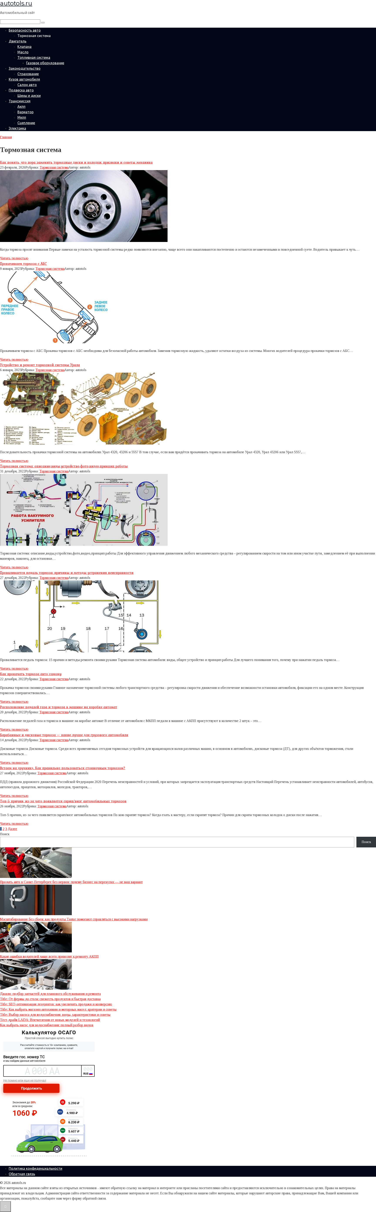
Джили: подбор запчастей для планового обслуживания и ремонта (50, 994)
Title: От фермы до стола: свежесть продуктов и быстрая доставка (50, 999)
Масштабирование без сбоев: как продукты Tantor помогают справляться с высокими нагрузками (74, 919)
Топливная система (33, 57)
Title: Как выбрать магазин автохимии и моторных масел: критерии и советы (58, 1009)
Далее (12, 829)
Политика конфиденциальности (35, 1168)
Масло (23, 52)
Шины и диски (29, 96)
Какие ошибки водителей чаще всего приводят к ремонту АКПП (49, 956)
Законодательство (24, 68)
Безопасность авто (25, 30)
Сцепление (26, 123)
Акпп (21, 106)
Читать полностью (14, 258)
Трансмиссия (19, 101)
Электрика (17, 128)
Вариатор (25, 112)
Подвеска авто (21, 90)
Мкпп (21, 117)
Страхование (28, 74)
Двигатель (17, 41)
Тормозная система (54, 167)
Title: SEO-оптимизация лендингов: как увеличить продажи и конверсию (56, 1004)
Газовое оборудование (45, 63)
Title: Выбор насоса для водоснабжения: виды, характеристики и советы (55, 1014)
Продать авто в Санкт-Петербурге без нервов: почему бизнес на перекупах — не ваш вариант (71, 882)
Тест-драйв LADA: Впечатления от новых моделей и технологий (50, 1020)
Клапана (24, 47)
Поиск (4, 834)
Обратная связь (22, 1174)
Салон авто (27, 85)
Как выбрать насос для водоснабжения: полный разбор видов (46, 1025)
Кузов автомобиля (24, 79)
